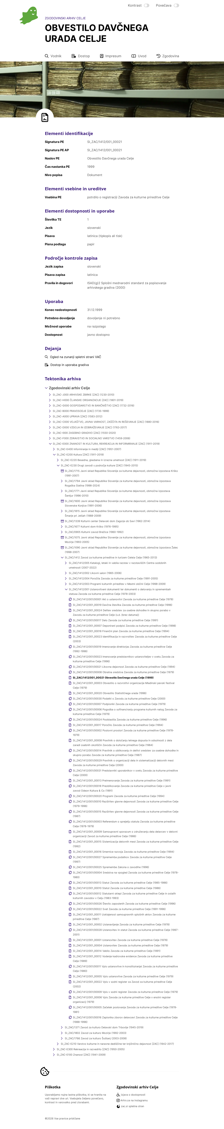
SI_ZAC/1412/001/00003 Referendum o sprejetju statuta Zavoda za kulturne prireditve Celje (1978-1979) (124, 824)
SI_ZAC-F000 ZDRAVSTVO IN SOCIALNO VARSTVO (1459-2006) (91, 438)
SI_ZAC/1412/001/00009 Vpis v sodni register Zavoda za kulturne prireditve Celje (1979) (125, 991)
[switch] (138, 5)
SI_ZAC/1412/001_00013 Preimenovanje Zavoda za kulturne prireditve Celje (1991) (121, 780)
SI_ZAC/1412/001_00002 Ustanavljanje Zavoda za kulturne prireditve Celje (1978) (121, 924)
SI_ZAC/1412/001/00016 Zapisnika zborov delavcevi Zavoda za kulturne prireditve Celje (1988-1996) (125, 1020)
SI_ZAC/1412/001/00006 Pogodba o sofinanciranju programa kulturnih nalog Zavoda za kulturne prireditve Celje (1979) (125, 712)
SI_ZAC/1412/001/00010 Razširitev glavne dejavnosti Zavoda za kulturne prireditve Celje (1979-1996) (125, 804)
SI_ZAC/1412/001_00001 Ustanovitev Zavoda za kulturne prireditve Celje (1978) (120, 940)
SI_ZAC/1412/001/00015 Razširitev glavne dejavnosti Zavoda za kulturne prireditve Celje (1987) (125, 814)
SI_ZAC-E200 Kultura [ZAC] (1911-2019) (80, 454)
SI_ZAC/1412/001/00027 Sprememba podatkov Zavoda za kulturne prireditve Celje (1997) (122, 859)
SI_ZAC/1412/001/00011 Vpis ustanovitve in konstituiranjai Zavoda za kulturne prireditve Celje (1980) (125, 969)
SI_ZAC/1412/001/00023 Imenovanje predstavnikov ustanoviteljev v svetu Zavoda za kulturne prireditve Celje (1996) (123, 659)
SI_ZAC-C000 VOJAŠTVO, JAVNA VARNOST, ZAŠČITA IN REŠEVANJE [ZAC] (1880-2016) (106, 421)
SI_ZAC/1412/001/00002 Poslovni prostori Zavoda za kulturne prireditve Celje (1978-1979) (123, 733)
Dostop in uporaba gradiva (69, 365)
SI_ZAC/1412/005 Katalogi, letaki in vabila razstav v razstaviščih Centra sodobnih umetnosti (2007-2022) (117, 565)
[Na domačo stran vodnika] (28, 15)
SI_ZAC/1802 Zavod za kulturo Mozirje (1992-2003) (95, 1033)
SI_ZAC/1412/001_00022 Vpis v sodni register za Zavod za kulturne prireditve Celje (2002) (122, 984)
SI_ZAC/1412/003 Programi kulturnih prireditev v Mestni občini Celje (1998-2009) (117, 583)
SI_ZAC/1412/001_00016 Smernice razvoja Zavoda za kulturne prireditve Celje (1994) (123, 851)
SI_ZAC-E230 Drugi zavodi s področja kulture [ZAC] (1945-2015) (99, 465)
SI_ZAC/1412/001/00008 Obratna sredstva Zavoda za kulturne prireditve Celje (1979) (123, 672)
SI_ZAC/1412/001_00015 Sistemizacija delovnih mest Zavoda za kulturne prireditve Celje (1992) (125, 844)
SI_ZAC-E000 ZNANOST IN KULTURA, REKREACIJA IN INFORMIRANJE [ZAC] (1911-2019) (106, 443)
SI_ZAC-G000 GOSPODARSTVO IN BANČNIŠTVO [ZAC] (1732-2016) (93, 405)
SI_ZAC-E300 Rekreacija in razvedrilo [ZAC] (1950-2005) (91, 1049)
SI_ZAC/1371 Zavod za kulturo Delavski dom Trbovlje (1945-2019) (104, 1027)
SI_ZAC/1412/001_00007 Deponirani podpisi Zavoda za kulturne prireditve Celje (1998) (124, 625)
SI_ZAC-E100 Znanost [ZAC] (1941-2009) (81, 1054)
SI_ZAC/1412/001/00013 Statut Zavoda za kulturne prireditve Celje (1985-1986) (120, 882)
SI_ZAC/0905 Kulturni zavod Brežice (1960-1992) (94, 532)
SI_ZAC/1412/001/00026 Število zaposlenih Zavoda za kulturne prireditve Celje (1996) (124, 903)
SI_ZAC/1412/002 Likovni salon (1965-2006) (95, 573)
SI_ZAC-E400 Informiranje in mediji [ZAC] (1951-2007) (89, 449)
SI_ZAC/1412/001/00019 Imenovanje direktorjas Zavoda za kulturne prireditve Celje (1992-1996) (122, 649)
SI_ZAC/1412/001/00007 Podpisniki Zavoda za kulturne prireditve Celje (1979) (119, 704)
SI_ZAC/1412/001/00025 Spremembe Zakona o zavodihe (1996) (111, 867)
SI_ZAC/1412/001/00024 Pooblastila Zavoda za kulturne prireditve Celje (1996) (120, 719)
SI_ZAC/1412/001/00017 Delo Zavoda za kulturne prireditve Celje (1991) (115, 620)
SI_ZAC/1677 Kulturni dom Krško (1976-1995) (92, 526)
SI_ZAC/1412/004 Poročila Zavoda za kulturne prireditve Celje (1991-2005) (113, 578)
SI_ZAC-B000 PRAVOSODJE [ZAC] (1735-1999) (81, 411)
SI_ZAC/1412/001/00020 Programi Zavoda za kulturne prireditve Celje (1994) (118, 796)
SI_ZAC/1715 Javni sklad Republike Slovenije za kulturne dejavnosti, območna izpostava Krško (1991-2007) (121, 473)
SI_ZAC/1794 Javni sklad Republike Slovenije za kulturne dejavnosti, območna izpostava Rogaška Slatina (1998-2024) (118, 483)
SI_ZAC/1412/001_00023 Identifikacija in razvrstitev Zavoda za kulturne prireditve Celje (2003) (125, 639)
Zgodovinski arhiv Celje (69, 388)
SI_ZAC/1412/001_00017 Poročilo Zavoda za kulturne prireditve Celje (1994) (118, 725)
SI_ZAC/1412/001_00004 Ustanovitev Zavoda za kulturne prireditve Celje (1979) (120, 945)
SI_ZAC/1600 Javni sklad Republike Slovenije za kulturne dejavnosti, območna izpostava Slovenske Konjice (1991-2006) (118, 503)
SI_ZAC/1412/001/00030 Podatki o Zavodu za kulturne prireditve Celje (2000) (119, 698)
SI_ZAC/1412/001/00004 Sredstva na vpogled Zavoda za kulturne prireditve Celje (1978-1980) (126, 875)
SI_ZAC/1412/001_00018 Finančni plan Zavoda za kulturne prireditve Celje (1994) (121, 631)
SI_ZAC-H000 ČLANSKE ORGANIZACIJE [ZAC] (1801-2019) (88, 400)
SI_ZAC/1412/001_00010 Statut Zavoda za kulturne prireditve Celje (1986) (117, 888)
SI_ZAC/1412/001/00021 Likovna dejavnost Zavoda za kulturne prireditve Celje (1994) (124, 666)
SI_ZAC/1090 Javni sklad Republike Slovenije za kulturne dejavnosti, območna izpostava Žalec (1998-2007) (121, 550)
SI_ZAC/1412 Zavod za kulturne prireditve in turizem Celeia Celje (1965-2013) (111, 557)
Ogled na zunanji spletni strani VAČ (75, 357)
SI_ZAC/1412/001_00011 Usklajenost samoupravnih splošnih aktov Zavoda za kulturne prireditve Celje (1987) (124, 917)
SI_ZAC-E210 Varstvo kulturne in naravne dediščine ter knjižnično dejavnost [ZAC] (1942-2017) (117, 1043)
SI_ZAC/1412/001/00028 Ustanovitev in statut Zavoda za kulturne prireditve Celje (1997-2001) (126, 932)
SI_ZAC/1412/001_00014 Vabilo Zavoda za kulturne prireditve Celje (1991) (116, 950)
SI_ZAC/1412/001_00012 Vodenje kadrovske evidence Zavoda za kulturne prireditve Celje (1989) (123, 958)
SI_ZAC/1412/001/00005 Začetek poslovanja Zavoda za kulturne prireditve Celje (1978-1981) (125, 1009)
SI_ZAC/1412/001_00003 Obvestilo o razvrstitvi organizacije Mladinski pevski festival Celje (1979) (123, 685)
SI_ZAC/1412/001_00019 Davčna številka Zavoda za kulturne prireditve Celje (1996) (122, 604)
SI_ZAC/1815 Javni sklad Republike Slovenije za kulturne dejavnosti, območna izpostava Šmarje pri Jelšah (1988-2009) (117, 513)
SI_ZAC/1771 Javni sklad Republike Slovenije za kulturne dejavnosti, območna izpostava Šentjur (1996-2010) (117, 493)
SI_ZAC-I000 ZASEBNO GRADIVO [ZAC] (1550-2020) (84, 432)
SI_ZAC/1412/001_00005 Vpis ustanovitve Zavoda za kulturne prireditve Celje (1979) (123, 976)
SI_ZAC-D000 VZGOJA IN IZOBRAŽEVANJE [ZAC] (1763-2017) (90, 427)
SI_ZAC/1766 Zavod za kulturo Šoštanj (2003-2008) (96, 1038)
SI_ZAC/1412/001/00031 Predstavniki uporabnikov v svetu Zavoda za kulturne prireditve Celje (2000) (125, 773)
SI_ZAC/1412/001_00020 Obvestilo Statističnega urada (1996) (109, 693)
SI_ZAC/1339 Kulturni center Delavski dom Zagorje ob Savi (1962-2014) (107, 521)
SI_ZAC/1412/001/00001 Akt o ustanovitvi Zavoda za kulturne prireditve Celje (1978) (123, 599)
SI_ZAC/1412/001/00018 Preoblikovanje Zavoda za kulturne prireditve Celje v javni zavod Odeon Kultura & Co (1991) (122, 788)
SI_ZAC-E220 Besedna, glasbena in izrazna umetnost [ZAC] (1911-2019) (103, 460)
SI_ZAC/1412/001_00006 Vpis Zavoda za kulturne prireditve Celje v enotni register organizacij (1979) (122, 999)
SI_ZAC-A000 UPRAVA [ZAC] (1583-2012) (77, 416)
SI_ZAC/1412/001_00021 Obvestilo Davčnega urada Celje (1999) (113, 677)
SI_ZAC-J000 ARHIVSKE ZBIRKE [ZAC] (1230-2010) (83, 394)
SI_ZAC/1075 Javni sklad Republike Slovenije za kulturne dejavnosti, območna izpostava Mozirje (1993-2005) (118, 540)
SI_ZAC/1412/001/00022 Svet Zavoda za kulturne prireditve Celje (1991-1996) (119, 909)
